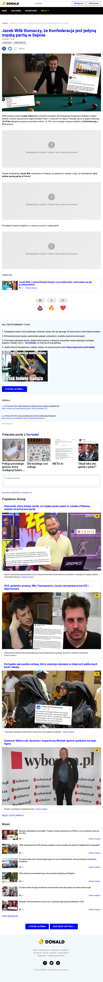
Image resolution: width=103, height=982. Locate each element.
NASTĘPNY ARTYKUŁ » (64, 926)
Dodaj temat (63, 953)
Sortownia (30, 343)
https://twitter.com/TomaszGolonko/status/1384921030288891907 (25, 408)
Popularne (55, 950)
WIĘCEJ (44, 11)
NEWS (4, 11)
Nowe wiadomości (10, 916)
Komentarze (44, 950)
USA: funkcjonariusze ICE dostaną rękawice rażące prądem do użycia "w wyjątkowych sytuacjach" (59, 845)
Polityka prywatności (56, 956)
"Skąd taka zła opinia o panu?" (87, 465)
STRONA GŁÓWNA (37, 926)
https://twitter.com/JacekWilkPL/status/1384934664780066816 (23, 418)
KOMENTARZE (31, 11)
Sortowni (32, 434)
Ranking (64, 950)
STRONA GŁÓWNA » (14, 389)
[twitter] (11, 49)
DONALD (5, 23)
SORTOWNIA (16, 11)
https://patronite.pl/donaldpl (81, 347)
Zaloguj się (79, 3)
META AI (58, 463)
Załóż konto (94, 3)
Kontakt (53, 953)
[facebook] (5, 49)
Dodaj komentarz (12, 478)
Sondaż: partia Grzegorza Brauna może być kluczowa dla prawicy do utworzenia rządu (55, 888)
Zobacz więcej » (31, 288)
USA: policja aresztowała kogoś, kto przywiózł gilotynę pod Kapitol (47, 873)
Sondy (45, 953)
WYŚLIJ (21, 48)
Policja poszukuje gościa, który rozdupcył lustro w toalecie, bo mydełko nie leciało (13, 471)
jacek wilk (7, 43)
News (35, 950)
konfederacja (19, 43)
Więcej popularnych (13, 815)
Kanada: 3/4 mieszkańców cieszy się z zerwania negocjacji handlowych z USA (51, 902)
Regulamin (42, 956)
